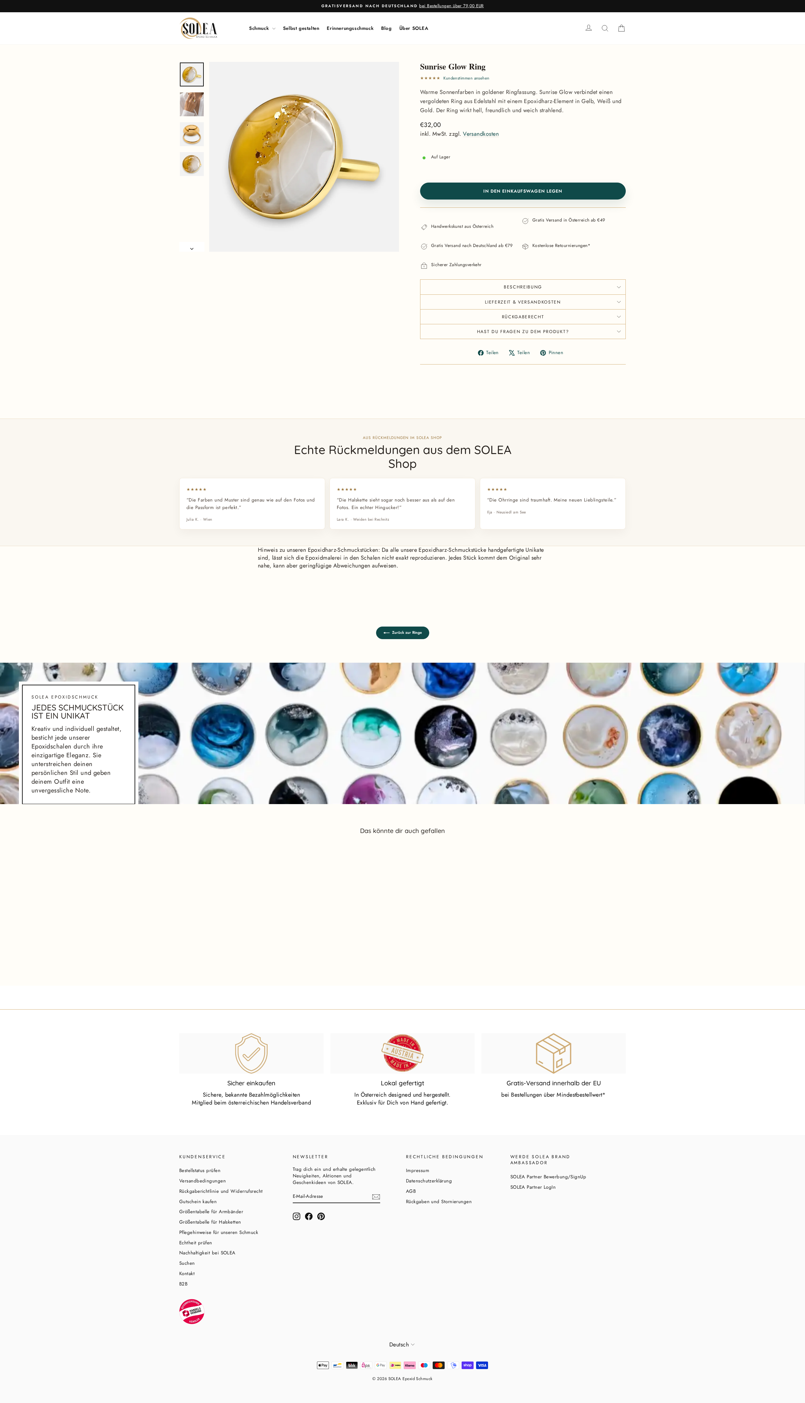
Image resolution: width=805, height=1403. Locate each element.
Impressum (417, 1170)
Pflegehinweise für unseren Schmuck (218, 1232)
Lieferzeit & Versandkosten (523, 302)
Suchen (187, 1263)
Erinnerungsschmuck (350, 28)
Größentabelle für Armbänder (211, 1211)
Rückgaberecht (523, 317)
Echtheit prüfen (195, 1242)
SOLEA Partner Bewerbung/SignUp (548, 1176)
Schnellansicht (232, 948)
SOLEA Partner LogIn (533, 1187)
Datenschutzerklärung (429, 1180)
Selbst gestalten (301, 28)
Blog (386, 28)
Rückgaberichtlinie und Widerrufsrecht (221, 1191)
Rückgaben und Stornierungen (439, 1201)
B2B (183, 1283)
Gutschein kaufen (198, 1201)
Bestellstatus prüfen (199, 1170)
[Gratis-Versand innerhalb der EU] (553, 1053)
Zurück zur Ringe (407, 632)
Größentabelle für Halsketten (210, 1222)
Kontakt (187, 1273)
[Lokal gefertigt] (402, 1053)
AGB (411, 1191)
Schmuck (260, 28)
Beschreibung (523, 287)
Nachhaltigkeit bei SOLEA (207, 1252)
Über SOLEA (414, 28)
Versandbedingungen (202, 1180)
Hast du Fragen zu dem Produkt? (523, 331)
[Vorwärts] (191, 247)
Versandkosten (481, 134)
